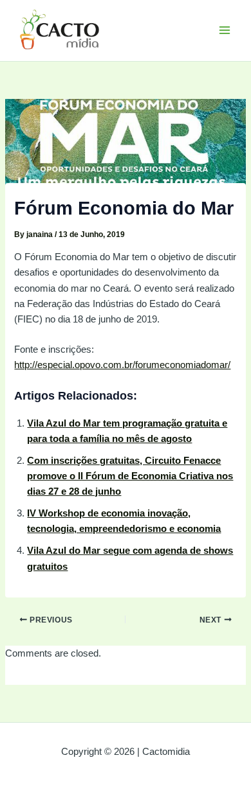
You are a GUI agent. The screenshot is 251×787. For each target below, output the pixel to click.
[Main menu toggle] (224, 30)
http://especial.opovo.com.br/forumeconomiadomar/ (122, 365)
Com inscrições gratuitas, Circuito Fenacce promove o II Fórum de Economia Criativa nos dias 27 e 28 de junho (130, 476)
